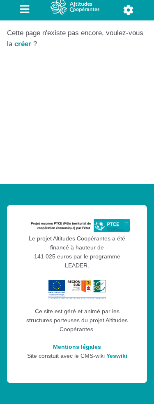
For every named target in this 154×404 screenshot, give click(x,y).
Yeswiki (116, 356)
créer (22, 44)
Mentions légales (77, 347)
